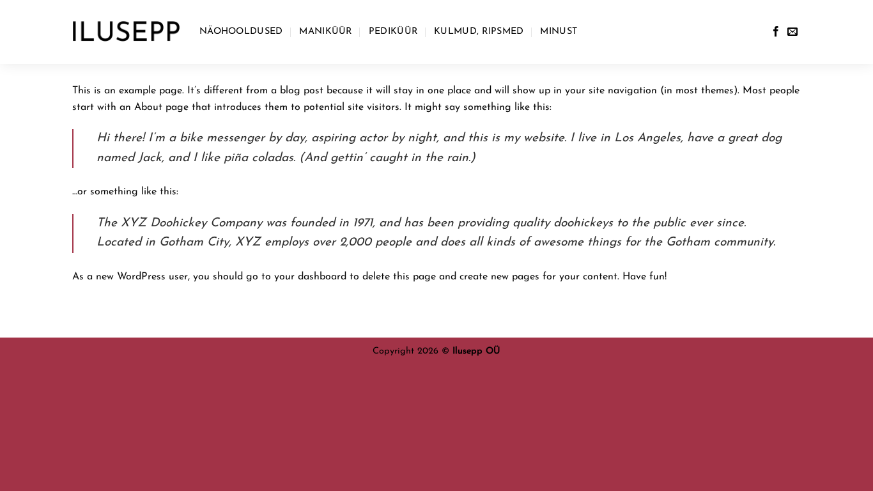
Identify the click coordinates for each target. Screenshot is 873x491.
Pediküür (393, 31)
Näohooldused (240, 31)
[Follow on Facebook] (776, 32)
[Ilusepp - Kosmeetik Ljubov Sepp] (126, 32)
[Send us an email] (792, 32)
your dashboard (310, 277)
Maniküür (325, 31)
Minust (558, 31)
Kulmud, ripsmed (478, 31)
